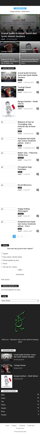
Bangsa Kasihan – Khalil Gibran (28, 102)
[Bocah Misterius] (8, 194)
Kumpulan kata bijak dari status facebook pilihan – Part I (27, 223)
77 (37, 108)
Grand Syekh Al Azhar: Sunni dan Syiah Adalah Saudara (20, 11)
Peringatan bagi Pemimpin (25, 168)
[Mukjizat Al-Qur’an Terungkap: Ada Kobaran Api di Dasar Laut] (10, 60)
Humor (5, 263)
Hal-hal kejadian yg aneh (11, 260)
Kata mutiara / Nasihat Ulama (12, 257)
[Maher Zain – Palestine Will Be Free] (8, 157)
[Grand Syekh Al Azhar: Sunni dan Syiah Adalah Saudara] (20, 27)
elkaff (3, 39)
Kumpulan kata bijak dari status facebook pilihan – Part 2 (27, 140)
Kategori (20, 90)
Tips (2, 401)
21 (37, 92)
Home (7, 425)
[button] (36, 3)
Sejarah (5, 253)
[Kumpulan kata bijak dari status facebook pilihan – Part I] (8, 225)
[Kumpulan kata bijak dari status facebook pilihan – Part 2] (30, 60)
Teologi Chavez (24, 87)
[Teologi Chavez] (10, 49)
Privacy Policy (20, 428)
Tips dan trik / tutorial (10, 267)
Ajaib (19, 131)
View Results (20, 274)
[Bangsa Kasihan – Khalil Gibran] (8, 109)
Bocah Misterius (25, 185)
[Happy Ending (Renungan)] (8, 213)
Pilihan (3, 405)
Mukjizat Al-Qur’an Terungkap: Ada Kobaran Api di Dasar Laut (27, 125)
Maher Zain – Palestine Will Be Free (27, 154)
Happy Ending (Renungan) (24, 210)
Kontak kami (31, 425)
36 (37, 231)
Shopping (22, 425)
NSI (25, 431)
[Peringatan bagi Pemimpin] (8, 173)
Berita (20, 80)
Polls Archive (5, 279)
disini (18, 290)
